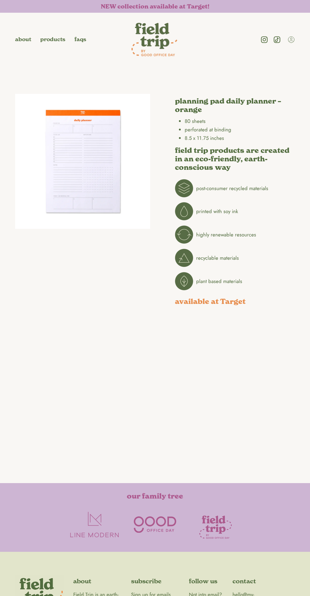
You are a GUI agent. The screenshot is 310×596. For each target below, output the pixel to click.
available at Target (210, 301)
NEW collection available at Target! (155, 6)
